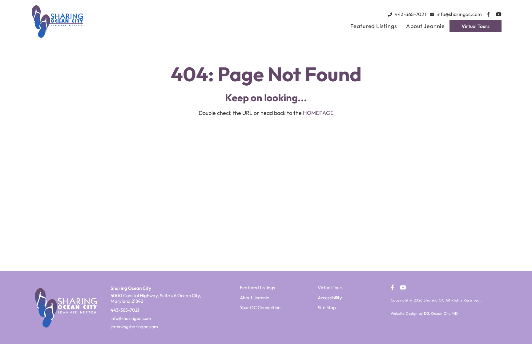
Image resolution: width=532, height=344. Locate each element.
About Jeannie (425, 26)
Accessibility (330, 298)
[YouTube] (499, 14)
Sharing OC (434, 300)
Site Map (327, 307)
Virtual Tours (475, 26)
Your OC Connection (260, 307)
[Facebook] (488, 14)
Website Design (404, 313)
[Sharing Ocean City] (85, 21)
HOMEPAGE (318, 112)
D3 (426, 313)
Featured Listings (373, 26)
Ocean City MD (444, 313)
